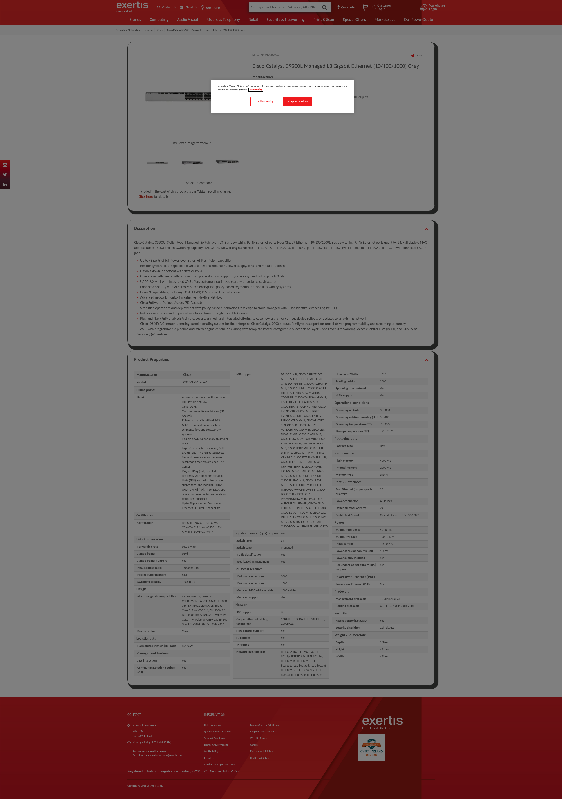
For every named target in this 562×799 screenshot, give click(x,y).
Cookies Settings (265, 101)
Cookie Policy (255, 89)
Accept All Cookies (297, 101)
